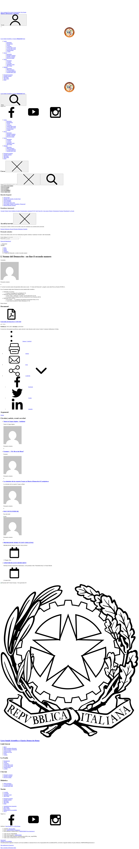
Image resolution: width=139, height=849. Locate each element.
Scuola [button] (5, 41)
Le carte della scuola (11, 49)
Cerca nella (5, 190)
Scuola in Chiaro (7, 751)
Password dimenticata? (6, 241)
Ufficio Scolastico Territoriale (10, 749)
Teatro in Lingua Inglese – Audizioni (14, 421)
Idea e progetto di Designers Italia (8, 847)
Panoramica (9, 42)
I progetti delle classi (11, 72)
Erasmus (61, 211)
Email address (4, 237)
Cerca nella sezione (7, 185)
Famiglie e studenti (10, 56)
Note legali (3, 840)
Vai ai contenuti (4, 12)
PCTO (33, 211)
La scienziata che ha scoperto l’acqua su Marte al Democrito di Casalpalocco (26, 481)
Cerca (2, 184)
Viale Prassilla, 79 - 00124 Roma (12, 826)
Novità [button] (5, 59)
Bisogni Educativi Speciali (9, 205)
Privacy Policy (6, 808)
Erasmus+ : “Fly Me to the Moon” (13, 451)
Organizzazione (10, 50)
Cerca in (5, 191)
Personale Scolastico (8, 74)
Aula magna (46, 211)
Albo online (6, 78)
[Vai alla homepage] (69, 37)
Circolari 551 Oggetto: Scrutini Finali (11, 198)
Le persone (8, 46)
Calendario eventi (10, 64)
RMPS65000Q (18, 835)
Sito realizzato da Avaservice (7, 845)
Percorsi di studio (10, 58)
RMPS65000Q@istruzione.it (13, 830)
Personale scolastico (10, 55)
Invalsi (5, 753)
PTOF (4, 80)
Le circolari (9, 63)
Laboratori (29, 211)
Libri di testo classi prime (9, 202)
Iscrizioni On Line (7, 752)
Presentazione (9, 43)
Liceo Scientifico (7, 201)
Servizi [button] (5, 52)
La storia (8, 51)
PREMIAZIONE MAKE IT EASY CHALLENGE (18, 542)
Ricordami (4, 243)
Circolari (3, 211)
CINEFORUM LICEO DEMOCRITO (14, 563)
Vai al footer (23, 12)
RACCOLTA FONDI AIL (11, 511)
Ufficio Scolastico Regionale (10, 748)
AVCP (5, 811)
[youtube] (33, 117)
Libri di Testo (6, 197)
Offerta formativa (10, 69)
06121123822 (12, 828)
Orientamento (56, 211)
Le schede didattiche (11, 71)
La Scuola (72, 211)
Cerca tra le (5, 187)
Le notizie (8, 62)
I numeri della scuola (11, 47)
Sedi (37, 211)
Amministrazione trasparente (10, 806)
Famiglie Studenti (7, 76)
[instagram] (55, 117)
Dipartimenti (66, 211)
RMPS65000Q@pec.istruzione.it (27, 831)
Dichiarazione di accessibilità (10, 810)
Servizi (10, 211)
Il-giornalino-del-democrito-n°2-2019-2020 (11, 321)
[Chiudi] (17, 166)
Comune (5, 754)
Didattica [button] (5, 67)
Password (3, 238)
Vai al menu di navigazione (14, 12)
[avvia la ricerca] (51, 179)
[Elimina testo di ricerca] (28, 179)
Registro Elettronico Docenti (7, 229)
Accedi (2, 245)
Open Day (40, 211)
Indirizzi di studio (16, 211)
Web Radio (6, 77)
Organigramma (23, 211)
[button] (27, 375)
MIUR (5, 747)
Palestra (50, 211)
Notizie (6, 211)
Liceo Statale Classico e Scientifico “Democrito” (14, 204)
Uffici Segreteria (7, 200)
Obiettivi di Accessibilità (6, 841)
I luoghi (8, 45)
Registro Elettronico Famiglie (20, 229)
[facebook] (11, 117)
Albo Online (9, 65)
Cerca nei (4, 188)
